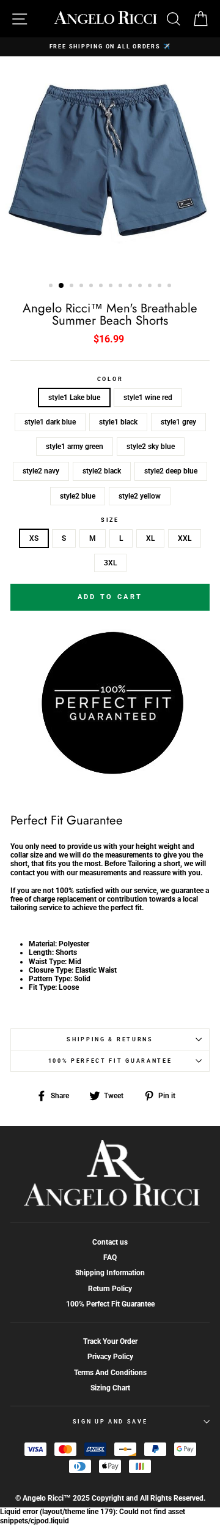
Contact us (110, 1242)
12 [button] (161, 287)
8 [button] (122, 287)
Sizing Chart (110, 1388)
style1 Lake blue (74, 397)
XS (33, 538)
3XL (110, 563)
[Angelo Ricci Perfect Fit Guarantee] (110, 771)
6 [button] (102, 287)
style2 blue (77, 496)
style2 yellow (140, 496)
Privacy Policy (110, 1356)
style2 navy (41, 471)
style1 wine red (147, 397)
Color (110, 379)
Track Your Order (110, 1341)
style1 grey (178, 422)
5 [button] (92, 287)
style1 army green (74, 446)
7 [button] (112, 287)
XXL (184, 538)
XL (150, 538)
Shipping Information (110, 1273)
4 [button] (82, 287)
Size (110, 520)
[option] (110, 46)
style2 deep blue (170, 471)
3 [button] (73, 287)
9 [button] (131, 287)
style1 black (118, 422)
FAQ (110, 1257)
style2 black (101, 471)
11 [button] (151, 287)
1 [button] (52, 287)
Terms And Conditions (110, 1372)
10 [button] (141, 287)
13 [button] (170, 287)
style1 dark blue (50, 422)
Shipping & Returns (110, 1039)
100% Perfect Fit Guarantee (110, 1061)
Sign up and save (110, 1422)
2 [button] (62, 286)
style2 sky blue (151, 446)
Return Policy (110, 1288)
